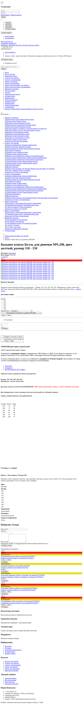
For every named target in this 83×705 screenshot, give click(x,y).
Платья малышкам (11, 100)
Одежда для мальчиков (13, 80)
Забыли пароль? (16, 15)
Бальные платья (23, 132)
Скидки (7, 92)
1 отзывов (4, 257)
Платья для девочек (11, 117)
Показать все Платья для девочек (16, 141)
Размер (3, 299)
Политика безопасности (13, 650)
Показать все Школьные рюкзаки (16, 229)
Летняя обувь (9, 107)
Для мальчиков (22, 220)
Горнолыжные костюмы (31, 148)
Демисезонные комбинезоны (37, 158)
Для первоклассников (29, 223)
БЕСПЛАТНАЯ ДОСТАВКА (15, 369)
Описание (8, 366)
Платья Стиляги (23, 136)
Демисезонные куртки (30, 161)
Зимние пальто (22, 154)
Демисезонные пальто (29, 163)
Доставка (8, 27)
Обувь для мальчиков (12, 83)
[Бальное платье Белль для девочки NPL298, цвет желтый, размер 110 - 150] (27, 262)
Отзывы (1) (9, 368)
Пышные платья (23, 134)
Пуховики (17, 150)
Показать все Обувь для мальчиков (17, 216)
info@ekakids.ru (10, 52)
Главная (8, 22)
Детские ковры (10, 91)
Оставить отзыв (6, 545)
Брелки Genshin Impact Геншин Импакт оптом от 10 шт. (24, 109)
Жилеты (15, 167)
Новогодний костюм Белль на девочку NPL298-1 (21, 313)
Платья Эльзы (21, 121)
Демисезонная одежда (12, 94)
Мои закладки (10, 682)
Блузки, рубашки (24, 170)
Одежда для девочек (12, 78)
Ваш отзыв (4, 542)
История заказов (10, 680)
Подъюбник (5, 311)
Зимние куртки (22, 152)
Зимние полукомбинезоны (34, 156)
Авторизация (9, 38)
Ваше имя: (4, 529)
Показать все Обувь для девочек (16, 209)
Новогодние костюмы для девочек (17, 85)
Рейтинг (4, 531)
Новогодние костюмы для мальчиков (17, 87)
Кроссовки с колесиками (32, 203)
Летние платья (22, 139)
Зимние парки (22, 183)
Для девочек (19, 221)
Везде (7, 72)
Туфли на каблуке (25, 207)
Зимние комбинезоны (29, 145)
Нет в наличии (10, 74)
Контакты (8, 25)
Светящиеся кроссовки (31, 205)
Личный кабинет (11, 678)
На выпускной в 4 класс (32, 130)
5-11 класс (17, 227)
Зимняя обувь (9, 103)
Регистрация (5, 15)
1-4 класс (16, 225)
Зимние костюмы (25, 147)
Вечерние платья (24, 123)
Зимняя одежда (10, 101)
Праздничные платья (28, 125)
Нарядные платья (11, 76)
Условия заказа (10, 29)
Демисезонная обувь (12, 105)
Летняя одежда (10, 96)
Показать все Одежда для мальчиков (17, 200)
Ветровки (17, 165)
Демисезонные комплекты (34, 159)
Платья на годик (24, 138)
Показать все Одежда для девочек (16, 172)
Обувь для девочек (11, 81)
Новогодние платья (27, 119)
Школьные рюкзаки (12, 89)
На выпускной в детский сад (37, 128)
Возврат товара (10, 653)
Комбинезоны (9, 98)
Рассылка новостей (11, 684)
